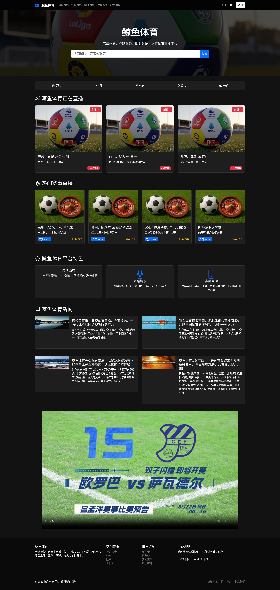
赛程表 (146, 551)
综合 (183, 85)
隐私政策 (212, 581)
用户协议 (226, 581)
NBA (109, 555)
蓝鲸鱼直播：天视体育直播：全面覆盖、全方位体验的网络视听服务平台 (103, 322)
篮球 (99, 85)
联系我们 (240, 581)
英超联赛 (111, 551)
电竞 (141, 85)
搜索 (204, 54)
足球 (58, 85)
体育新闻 (102, 5)
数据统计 (147, 563)
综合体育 (115, 5)
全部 (225, 85)
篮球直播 (76, 5)
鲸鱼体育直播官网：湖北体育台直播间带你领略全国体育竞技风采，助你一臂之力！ (209, 322)
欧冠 (108, 559)
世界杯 (110, 563)
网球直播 (89, 5)
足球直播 (63, 5)
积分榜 (146, 555)
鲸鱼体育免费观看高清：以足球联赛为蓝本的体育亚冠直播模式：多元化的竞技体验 (103, 362)
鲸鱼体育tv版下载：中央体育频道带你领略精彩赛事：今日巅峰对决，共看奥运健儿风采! (209, 364)
